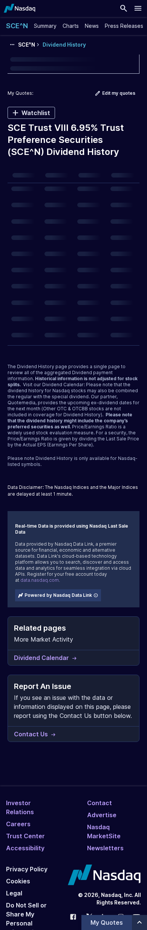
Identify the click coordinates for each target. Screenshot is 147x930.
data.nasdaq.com (39, 580)
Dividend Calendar (63, 384)
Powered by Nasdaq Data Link (58, 595)
